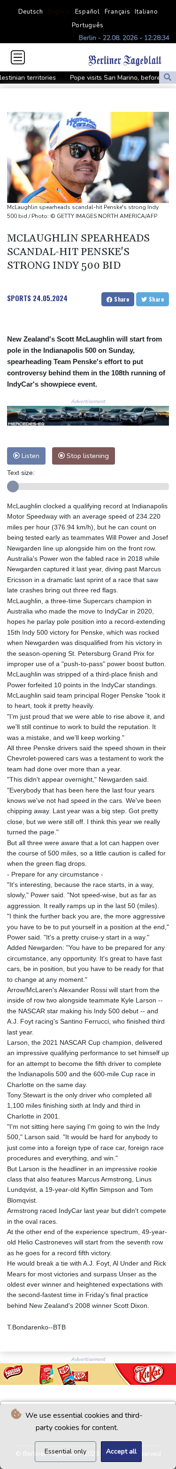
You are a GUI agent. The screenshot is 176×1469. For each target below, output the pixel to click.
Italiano (146, 12)
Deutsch (30, 12)
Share (121, 299)
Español (87, 12)
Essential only (65, 1451)
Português (88, 25)
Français (117, 12)
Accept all (121, 1451)
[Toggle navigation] (18, 57)
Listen (29, 455)
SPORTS (19, 298)
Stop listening (87, 455)
